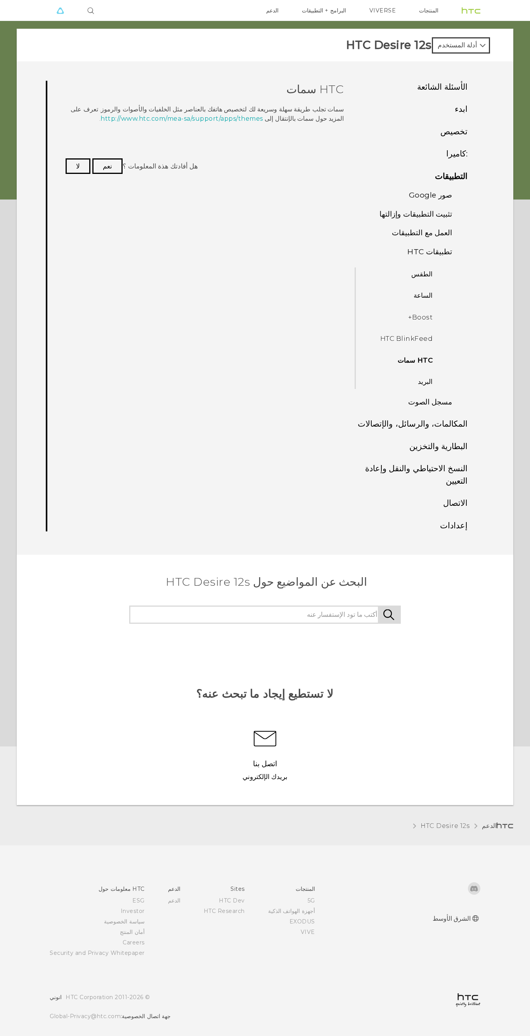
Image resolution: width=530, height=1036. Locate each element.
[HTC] (471, 10)
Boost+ (420, 317)
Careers (134, 942)
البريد (425, 381)
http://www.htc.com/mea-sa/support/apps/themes (181, 118)
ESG (138, 900)
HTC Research (224, 911)
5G (311, 900)
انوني (56, 997)
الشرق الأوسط (452, 918)
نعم (107, 166)
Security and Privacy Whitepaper (97, 952)
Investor (133, 911)
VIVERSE (382, 10)
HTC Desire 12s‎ (445, 825)
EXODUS (302, 921)
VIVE (308, 931)
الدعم (272, 10)
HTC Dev (232, 900)
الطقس (422, 274)
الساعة (423, 295)
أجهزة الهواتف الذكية (291, 911)
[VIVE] (60, 10)
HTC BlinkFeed (406, 338)
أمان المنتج (132, 931)
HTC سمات (415, 360)
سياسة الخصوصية (124, 921)
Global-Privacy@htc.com (85, 1016)
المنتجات (428, 10)
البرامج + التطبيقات (324, 10)
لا (78, 166)
